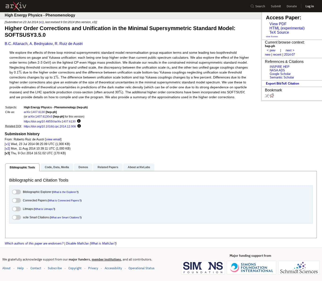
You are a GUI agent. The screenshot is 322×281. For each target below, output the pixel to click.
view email (53, 139)
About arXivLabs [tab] (139, 167)
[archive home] (16, 6)
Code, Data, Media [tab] (57, 167)
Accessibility (113, 268)
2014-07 (289, 54)
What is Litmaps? (44, 209)
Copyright (75, 268)
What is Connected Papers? (65, 200)
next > (290, 50)
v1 (41, 22)
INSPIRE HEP (279, 67)
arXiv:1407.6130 (34, 112)
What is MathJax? (103, 243)
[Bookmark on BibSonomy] (267, 96)
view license (272, 36)
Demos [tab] (83, 167)
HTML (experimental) (287, 28)
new (267, 54)
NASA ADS (277, 70)
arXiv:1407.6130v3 (40, 116)
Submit (276, 6)
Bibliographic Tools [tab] (22, 167)
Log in (309, 6)
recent (277, 54)
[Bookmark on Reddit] (272, 96)
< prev (271, 50)
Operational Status (141, 268)
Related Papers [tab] (108, 167)
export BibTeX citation (282, 83)
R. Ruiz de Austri (69, 44)
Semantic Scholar (282, 77)
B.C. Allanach (16, 44)
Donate (292, 6)
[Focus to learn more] (78, 121)
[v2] (7, 148)
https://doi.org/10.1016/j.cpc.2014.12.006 (50, 126)
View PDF (278, 24)
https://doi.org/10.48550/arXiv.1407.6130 (50, 121)
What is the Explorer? (65, 192)
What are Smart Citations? (66, 217)
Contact (35, 268)
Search (260, 6)
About (6, 268)
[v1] (7, 144)
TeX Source (279, 32)
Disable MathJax (77, 243)
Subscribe (55, 268)
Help (20, 268)
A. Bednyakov (41, 44)
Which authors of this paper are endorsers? (34, 243)
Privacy (93, 268)
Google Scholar (280, 74)
